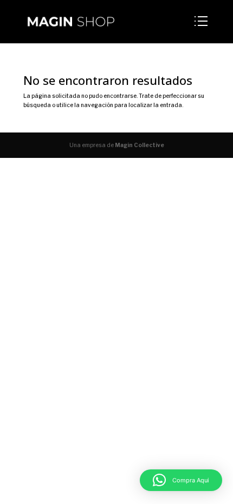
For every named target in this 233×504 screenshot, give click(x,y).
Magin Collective (139, 145)
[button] (181, 480)
